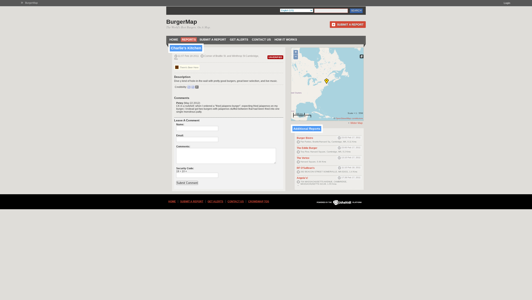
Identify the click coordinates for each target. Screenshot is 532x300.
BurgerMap (31, 2)
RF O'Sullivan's (306, 168)
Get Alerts (239, 39)
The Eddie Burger (307, 148)
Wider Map (356, 123)
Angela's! (302, 178)
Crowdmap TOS (258, 201)
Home (173, 39)
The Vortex (303, 158)
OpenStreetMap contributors (349, 118)
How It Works (286, 39)
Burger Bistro (305, 138)
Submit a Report (350, 24)
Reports (189, 39)
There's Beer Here (188, 67)
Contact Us (261, 39)
